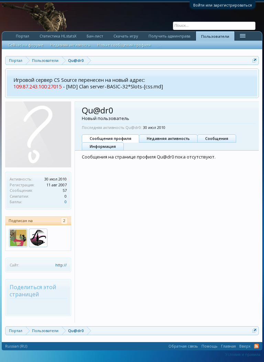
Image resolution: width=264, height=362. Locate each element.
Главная (228, 346)
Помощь (209, 346)
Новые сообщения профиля (124, 44)
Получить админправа (169, 36)
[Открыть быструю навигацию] (254, 60)
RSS (256, 346)
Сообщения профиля (110, 138)
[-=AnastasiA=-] (38, 238)
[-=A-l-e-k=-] (18, 238)
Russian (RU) (16, 346)
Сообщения (216, 138)
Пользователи (215, 36)
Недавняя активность (168, 138)
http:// (61, 264)
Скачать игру (125, 36)
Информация (103, 146)
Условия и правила (243, 354)
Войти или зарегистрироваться (222, 5)
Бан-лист (95, 36)
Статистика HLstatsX (58, 36)
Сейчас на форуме (25, 44)
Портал (22, 36)
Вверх (245, 346)
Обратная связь (183, 346)
